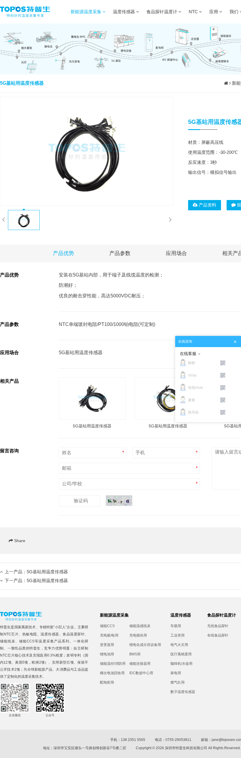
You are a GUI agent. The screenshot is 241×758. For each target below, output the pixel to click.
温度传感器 (124, 11)
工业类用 (177, 635)
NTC (194, 11)
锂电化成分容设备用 (144, 645)
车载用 (175, 626)
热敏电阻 (29, 634)
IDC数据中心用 (141, 673)
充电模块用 (138, 635)
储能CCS (26, 641)
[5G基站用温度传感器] (86, 151)
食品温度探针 (74, 634)
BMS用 (134, 654)
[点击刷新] (119, 500)
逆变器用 (107, 645)
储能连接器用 (139, 664)
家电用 (175, 673)
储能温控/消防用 (112, 664)
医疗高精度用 (181, 654)
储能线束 (7, 641)
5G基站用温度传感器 (47, 571)
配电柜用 (107, 682)
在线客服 (188, 353)
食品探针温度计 (162, 11)
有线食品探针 (217, 635)
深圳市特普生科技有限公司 (186, 748)
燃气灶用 (177, 682)
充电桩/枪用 (109, 635)
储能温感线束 (139, 626)
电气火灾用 (179, 645)
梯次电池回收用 (112, 673)
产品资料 (207, 204)
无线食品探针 (217, 626)
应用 (214, 11)
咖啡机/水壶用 (181, 664)
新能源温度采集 (87, 11)
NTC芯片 (11, 634)
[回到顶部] (233, 750)
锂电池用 (107, 654)
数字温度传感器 (182, 692)
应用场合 (176, 253)
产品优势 (63, 253)
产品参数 (119, 253)
